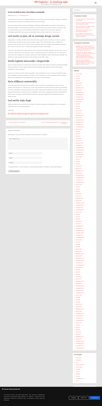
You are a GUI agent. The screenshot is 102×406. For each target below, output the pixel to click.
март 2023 (78, 168)
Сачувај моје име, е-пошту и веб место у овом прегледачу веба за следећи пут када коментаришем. (35, 167)
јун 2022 (78, 189)
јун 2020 (78, 244)
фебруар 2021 (79, 226)
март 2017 (78, 334)
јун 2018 (78, 299)
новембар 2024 (80, 122)
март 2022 (78, 196)
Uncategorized (79, 378)
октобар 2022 (79, 180)
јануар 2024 (79, 145)
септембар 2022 (80, 182)
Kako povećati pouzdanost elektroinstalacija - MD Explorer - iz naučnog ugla (85, 62)
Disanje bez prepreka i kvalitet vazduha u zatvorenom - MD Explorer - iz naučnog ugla (85, 54)
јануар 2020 (79, 256)
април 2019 (79, 276)
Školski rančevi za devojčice (17, 122)
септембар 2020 (80, 237)
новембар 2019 (80, 260)
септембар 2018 (80, 292)
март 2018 (78, 306)
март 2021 (78, 223)
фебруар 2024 (79, 143)
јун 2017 (78, 327)
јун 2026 (78, 78)
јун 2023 (78, 161)
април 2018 (79, 304)
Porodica (78, 369)
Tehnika (78, 374)
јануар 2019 (79, 283)
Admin (26, 15)
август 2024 (79, 129)
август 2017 (79, 322)
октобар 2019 (79, 263)
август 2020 (79, 240)
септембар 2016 (80, 348)
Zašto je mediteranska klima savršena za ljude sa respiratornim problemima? (85, 57)
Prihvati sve (95, 397)
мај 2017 (78, 329)
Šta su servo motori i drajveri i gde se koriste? (85, 63)
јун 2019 (78, 272)
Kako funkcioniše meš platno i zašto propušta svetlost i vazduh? (85, 27)
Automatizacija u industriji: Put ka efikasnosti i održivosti (84, 30)
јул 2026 (78, 76)
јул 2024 (78, 131)
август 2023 (79, 157)
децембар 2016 (80, 341)
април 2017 (79, 332)
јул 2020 (78, 242)
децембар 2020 (80, 230)
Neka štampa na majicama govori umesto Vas (85, 49)
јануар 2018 (79, 311)
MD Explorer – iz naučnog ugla (51, 2)
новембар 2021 (80, 205)
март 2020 (78, 251)
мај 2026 (78, 81)
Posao (77, 371)
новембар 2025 (80, 94)
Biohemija (78, 360)
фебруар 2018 (79, 309)
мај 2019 (78, 274)
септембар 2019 (80, 265)
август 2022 (79, 184)
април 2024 (79, 138)
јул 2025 (78, 104)
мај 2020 (78, 246)
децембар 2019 (80, 258)
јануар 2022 (79, 200)
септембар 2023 (80, 154)
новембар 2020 (80, 233)
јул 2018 (78, 297)
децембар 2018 (80, 286)
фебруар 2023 (79, 170)
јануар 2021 (79, 228)
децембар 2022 (80, 175)
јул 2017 (78, 325)
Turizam (78, 376)
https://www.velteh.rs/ (54, 32)
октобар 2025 (79, 97)
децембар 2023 (80, 147)
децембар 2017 (80, 313)
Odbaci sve (84, 397)
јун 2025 (78, 106)
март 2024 (78, 140)
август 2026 (79, 74)
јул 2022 (78, 187)
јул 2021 (78, 214)
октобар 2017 (79, 318)
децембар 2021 (80, 203)
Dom (77, 362)
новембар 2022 (80, 177)
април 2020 (79, 249)
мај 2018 (78, 302)
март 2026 (78, 85)
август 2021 (79, 212)
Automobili (78, 357)
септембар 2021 (80, 210)
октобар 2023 (79, 152)
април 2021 (79, 221)
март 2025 (78, 113)
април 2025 (79, 110)
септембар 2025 (80, 99)
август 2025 (79, 101)
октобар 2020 (79, 235)
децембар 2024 (80, 120)
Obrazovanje (79, 367)
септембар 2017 (80, 320)
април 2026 (79, 83)
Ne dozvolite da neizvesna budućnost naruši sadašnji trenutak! (85, 23)
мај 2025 (78, 108)
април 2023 (79, 166)
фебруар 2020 (79, 253)
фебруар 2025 (79, 115)
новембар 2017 (80, 316)
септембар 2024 (80, 127)
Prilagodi (73, 397)
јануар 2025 (79, 117)
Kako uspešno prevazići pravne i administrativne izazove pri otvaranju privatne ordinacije (85, 35)
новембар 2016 (80, 343)
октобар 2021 (79, 207)
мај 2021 (78, 219)
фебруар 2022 (79, 198)
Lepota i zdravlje (80, 364)
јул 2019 (78, 269)
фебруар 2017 (79, 336)
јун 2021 (78, 216)
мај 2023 (78, 163)
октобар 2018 (79, 290)
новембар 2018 (80, 288)
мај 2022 (78, 191)
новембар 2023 (80, 150)
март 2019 (78, 279)
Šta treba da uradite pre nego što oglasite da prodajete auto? (28, 114)
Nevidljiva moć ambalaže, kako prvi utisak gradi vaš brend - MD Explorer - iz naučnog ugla (85, 47)
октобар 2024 (79, 124)
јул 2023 (78, 159)
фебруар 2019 (79, 281)
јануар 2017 (79, 339)
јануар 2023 (79, 173)
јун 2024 (78, 134)
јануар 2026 (79, 90)
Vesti (77, 381)
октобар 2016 (79, 345)
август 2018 (79, 295)
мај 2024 (78, 136)
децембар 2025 (80, 92)
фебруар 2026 (79, 87)
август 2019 (79, 267)
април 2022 (79, 193)
